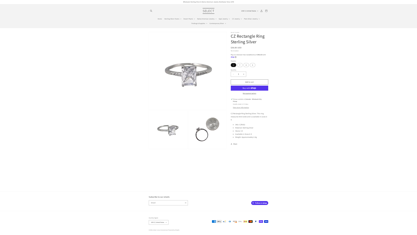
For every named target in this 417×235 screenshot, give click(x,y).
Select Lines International (160, 230)
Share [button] (235, 144)
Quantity (233, 70)
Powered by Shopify (174, 230)
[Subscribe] (185, 202)
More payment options (249, 93)
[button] (151, 10)
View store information (241, 107)
